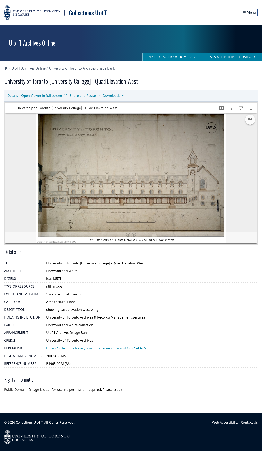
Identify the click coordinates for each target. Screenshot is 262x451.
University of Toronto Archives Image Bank (82, 68)
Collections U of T (29, 422)
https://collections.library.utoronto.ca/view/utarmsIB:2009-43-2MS (97, 348)
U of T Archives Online (28, 68)
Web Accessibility (225, 422)
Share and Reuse (83, 95)
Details (12, 95)
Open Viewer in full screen (41, 95)
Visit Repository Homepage (173, 57)
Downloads (111, 95)
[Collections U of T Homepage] (6, 68)
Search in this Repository (232, 57)
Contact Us (249, 422)
